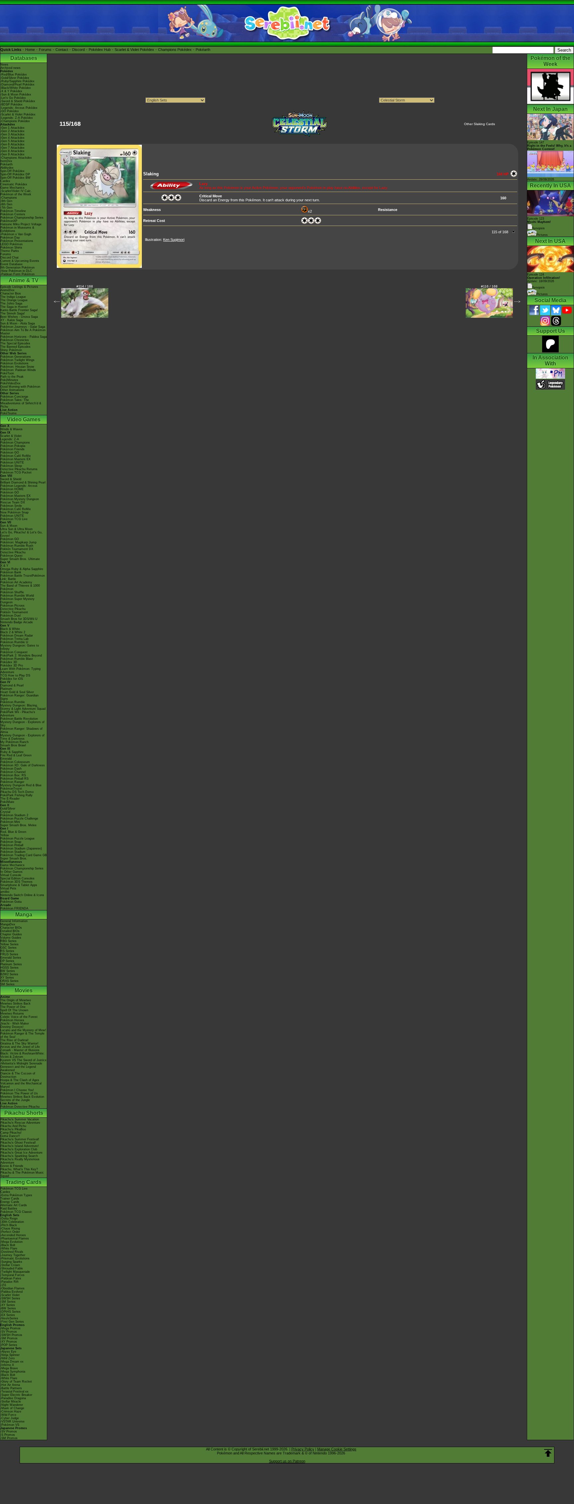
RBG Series (8, 941)
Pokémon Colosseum (15, 762)
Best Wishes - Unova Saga (19, 316)
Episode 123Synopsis (539, 223)
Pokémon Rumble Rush (16, 545)
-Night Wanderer (11, 1405)
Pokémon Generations (15, 356)
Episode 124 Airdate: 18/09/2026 (543, 278)
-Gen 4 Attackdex (12, 137)
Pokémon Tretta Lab (14, 639)
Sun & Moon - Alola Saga (17, 323)
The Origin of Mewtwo (15, 1000)
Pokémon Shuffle (12, 592)
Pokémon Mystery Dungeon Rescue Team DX (19, 500)
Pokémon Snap (10, 842)
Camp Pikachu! (11, 1132)
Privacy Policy (302, 1449)
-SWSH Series (10, 1298)
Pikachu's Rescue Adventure (20, 1122)
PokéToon (7, 373)
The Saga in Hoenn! (14, 306)
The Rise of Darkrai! (14, 1040)
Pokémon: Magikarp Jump (18, 542)
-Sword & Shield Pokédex (17, 101)
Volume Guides (10, 937)
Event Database (11, 264)
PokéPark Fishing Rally (16, 795)
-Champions (8, 197)
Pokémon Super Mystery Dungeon (17, 600)
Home (30, 50)
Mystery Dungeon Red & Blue (21, 785)
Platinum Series (11, 964)
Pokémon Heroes (12, 1020)
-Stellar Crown (10, 1265)
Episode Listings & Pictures (19, 286)
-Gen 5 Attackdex (12, 141)
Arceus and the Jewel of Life (20, 1046)
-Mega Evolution (11, 1241)
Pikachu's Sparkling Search (19, 1156)
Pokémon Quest (11, 555)
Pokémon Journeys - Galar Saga (22, 326)
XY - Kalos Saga (11, 320)
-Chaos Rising (10, 1228)
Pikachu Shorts (23, 1113)
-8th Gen (6, 204)
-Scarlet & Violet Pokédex (18, 114)
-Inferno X (7, 1365)
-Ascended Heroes (13, 1235)
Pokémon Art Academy (16, 582)
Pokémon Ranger (12, 782)
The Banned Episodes (15, 346)
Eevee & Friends (11, 1166)
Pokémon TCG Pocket (16, 472)
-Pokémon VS (9, 1424)
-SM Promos (9, 1338)
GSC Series (8, 947)
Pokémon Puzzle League (17, 838)
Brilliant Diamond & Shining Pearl (23, 482)
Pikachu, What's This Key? (19, 1169)
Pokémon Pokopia (12, 446)
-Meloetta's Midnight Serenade (21, 1063)
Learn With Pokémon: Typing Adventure (20, 670)
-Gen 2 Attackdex (12, 131)
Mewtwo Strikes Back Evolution (22, 1096)
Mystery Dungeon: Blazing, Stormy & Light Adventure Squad (23, 707)
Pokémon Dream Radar (16, 635)
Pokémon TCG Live (14, 519)
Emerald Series (10, 957)
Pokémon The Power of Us (19, 1093)
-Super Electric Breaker (16, 1395)
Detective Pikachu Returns (19, 469)
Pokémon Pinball (11, 845)
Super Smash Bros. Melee (18, 825)
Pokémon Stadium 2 (14, 815)
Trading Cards (24, 1182)
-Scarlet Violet (10, 1295)
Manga (23, 914)
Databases (23, 58)
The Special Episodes (15, 343)
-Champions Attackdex (16, 157)
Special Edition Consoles (17, 878)
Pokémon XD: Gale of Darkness (22, 765)
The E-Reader (10, 798)
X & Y (4, 565)
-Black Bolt (7, 1245)
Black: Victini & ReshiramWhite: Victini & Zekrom (22, 1055)
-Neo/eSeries (9, 1318)
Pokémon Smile (11, 505)
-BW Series (8, 1308)
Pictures (542, 235)
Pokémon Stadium (13, 851)
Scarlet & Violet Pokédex (134, 50)
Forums (45, 50)
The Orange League (14, 300)
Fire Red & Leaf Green (16, 755)
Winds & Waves (11, 429)
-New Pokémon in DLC (16, 271)
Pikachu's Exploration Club (18, 1149)
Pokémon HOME (12, 489)
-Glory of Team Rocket (16, 1381)
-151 (3, 1285)
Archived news (10, 68)
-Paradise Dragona (13, 1398)
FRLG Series (9, 954)
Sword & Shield (10, 479)
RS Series (7, 951)
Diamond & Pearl (12, 685)
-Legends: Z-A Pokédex (16, 117)
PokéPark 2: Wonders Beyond (21, 655)
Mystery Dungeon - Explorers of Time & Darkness (22, 737)
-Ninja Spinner (10, 1355)
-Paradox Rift (9, 1281)
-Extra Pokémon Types (16, 1195)
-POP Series (8, 1345)
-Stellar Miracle (10, 1401)
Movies (24, 990)
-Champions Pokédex (15, 121)
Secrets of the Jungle (15, 1100)
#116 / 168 (489, 286)
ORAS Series (9, 981)
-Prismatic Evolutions (15, 1258)
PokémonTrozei (11, 788)
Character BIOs (11, 927)
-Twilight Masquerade (15, 1271)
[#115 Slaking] (99, 267)
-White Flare (8, 1248)
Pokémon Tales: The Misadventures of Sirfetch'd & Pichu (20, 403)
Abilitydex (7, 167)
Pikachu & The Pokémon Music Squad (22, 1174)
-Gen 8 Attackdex (12, 151)
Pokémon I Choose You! (17, 1090)
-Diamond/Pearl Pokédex (17, 84)
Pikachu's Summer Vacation (19, 1119)
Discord (78, 50)
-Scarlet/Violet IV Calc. (16, 191)
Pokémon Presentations (16, 241)
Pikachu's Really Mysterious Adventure (20, 1161)
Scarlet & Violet (11, 436)
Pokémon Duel (10, 615)
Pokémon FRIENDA (14, 908)
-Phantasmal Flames (14, 1238)
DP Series (7, 961)
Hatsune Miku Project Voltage (21, 224)
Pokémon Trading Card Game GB (23, 855)
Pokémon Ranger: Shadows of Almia (21, 730)
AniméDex (7, 290)
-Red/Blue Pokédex (13, 74)
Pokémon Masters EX (15, 459)
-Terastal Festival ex (14, 1391)
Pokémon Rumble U (14, 642)
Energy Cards (9, 1202)
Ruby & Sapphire (12, 752)
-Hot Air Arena (10, 1385)
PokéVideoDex (10, 383)
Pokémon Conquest (14, 652)
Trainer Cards (9, 1198)
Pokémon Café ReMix (15, 456)
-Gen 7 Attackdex (12, 147)
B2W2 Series (9, 974)
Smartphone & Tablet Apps (18, 885)
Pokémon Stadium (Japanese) (21, 848)
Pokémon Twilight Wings (17, 360)
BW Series (7, 971)
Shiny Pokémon (11, 350)
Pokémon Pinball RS (14, 778)
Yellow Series (9, 944)
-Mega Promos (10, 1328)
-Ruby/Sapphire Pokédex (17, 81)
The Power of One (13, 1007)
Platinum (6, 688)
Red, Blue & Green (13, 832)
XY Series (7, 977)
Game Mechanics (12, 187)
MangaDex (7, 924)
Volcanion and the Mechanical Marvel (21, 1085)
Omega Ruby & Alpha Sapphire (21, 569)
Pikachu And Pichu (13, 1126)
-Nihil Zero (7, 1358)
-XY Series (7, 1305)
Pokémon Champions (15, 442)
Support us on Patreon (287, 1461)
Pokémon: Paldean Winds (18, 370)
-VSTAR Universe (12, 1421)
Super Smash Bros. (13, 858)
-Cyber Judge (9, 1418)
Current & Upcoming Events (19, 261)
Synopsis (538, 287)
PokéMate (7, 802)
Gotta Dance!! (10, 1136)
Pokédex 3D (8, 662)
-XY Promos (8, 1341)
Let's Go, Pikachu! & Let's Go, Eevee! (21, 534)
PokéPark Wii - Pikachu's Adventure (17, 713)
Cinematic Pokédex (13, 184)
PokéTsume (8, 413)
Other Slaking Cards (479, 124)
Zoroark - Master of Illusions (20, 1050)
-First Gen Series (12, 1321)
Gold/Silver (7, 808)
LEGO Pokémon (11, 244)
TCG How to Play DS (15, 675)
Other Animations (12, 390)
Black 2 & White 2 (12, 632)
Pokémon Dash (11, 768)
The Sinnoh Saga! (12, 313)
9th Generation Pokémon (17, 267)
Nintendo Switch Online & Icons (22, 895)
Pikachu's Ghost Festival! (18, 1142)
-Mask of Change (12, 1408)
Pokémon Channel (13, 772)
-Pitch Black (8, 1225)
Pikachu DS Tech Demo (17, 792)
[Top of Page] (548, 1453)
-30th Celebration (12, 1221)
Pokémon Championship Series (22, 217)
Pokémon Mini (10, 822)
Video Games (24, 419)
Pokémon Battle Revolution (19, 718)
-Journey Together (12, 1255)
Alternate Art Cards (13, 1205)
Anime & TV (24, 280)
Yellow (4, 835)
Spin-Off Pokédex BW (15, 177)
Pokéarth (203, 50)
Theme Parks (9, 251)
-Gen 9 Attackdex (12, 154)
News (4, 64)
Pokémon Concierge (14, 396)
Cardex (5, 181)
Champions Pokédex (175, 50)
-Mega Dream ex (12, 1361)
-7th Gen (6, 207)
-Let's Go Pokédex (13, 97)
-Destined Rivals (11, 1251)
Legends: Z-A (9, 439)
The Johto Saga (11, 303)
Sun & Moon (8, 525)
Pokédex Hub (100, 50)
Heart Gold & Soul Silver (17, 692)
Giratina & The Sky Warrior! (19, 1043)
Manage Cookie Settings (336, 1449)
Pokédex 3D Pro (11, 665)
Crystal (5, 812)
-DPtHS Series (10, 1311)
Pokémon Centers (12, 214)
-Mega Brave (9, 1368)
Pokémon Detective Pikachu (20, 1106)
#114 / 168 (84, 286)
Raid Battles (8, 1208)
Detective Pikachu (13, 552)
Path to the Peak (12, 376)
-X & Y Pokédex (11, 91)
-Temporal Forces (12, 1275)
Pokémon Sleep (11, 466)
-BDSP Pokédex (11, 104)
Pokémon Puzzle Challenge (19, 818)
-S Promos (7, 1434)
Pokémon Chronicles (14, 340)
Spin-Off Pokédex (12, 171)
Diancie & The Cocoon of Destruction (17, 1075)
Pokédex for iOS (11, 678)
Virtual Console (10, 875)
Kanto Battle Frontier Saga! (19, 310)
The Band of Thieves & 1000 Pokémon (20, 587)
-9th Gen (6, 201)
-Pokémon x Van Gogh (15, 234)
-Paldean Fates (10, 1278)
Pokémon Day (10, 237)
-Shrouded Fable (11, 1268)
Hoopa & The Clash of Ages (19, 1080)
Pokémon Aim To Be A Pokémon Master (23, 331)
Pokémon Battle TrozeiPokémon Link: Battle (22, 577)
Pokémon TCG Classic (16, 1212)
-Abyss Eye (8, 1351)
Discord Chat (9, 257)
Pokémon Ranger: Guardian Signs (19, 697)
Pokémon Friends (12, 449)
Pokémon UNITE (12, 462)
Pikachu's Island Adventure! (19, 1146)
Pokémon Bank (10, 572)
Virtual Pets (8, 888)
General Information (14, 921)
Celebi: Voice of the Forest (19, 1017)
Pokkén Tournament (14, 612)
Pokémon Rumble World (17, 595)
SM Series (7, 984)
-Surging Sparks (11, 1261)
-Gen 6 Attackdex (12, 144)
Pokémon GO (9, 452)
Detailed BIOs (10, 931)
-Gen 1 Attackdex (12, 127)
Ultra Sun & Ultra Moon (16, 529)
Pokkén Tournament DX (16, 549)
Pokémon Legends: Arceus (19, 485)
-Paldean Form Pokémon (17, 274)
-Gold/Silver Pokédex (14, 78)
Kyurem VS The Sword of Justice (23, 1060)
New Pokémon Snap (14, 512)
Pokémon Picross (12, 605)
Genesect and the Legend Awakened (18, 1068)
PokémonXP (8, 221)
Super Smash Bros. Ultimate (20, 559)
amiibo (4, 891)
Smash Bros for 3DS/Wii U (19, 619)
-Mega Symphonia (12, 1371)
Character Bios (10, 293)
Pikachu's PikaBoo (13, 1129)
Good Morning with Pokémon (20, 386)
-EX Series (7, 1315)
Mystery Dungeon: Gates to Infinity (19, 647)
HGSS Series (9, 967)
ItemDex (6, 161)
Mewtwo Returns (12, 1013)
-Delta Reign (9, 1218)
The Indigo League (13, 296)
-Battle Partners (11, 1388)
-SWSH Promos (11, 1335)
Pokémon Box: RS (13, 775)
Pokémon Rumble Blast (16, 658)
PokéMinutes (9, 380)
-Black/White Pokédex (15, 88)
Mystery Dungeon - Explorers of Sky (22, 723)
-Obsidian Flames (12, 1288)
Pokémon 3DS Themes (16, 881)
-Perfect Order (10, 1231)
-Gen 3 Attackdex (12, 134)
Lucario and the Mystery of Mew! (23, 1030)
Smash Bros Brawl (13, 745)
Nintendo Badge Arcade (16, 622)
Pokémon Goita (11, 901)
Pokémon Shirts (11, 247)
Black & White (10, 629)
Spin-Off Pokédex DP (15, 174)
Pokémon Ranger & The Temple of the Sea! (22, 1035)
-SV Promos (8, 1331)
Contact (61, 50)
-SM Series (8, 1301)
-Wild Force (8, 1414)
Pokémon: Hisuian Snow (17, 366)
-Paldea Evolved (11, 1291)
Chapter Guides (11, 934)
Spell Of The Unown (14, 1010)
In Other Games (11, 871)
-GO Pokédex (9, 111)
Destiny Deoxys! (12, 1027)
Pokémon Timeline (13, 211)
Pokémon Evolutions (14, 363)
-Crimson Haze (10, 1411)
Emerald (6, 758)
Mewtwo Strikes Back (15, 1003)
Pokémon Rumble (12, 702)
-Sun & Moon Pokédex (15, 94)
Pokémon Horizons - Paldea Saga (23, 336)
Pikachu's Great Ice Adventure (21, 1152)
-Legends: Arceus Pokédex (19, 107)
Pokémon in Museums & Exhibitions (17, 229)
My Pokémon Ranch (14, 742)
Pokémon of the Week (15, 194)
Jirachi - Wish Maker (14, 1023)
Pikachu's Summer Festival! (19, 1139)
